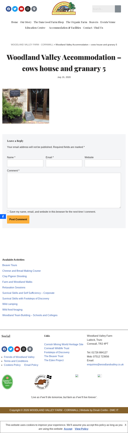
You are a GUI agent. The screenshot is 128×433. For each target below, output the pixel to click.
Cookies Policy (12, 365)
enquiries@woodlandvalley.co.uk (105, 364)
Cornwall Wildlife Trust (56, 348)
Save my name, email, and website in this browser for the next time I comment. (53, 211)
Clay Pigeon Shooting (14, 276)
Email (50, 157)
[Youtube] (21, 9)
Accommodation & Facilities (65, 27)
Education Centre (35, 27)
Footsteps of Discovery (56, 352)
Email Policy (31, 365)
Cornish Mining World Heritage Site (63, 344)
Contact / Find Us (93, 27)
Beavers (93, 22)
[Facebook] (8, 9)
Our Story (26, 22)
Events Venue (107, 22)
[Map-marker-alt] (34, 9)
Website (89, 157)
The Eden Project (54, 360)
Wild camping (9, 304)
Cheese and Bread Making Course (21, 270)
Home (14, 22)
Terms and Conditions (16, 361)
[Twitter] (15, 9)
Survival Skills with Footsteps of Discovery (25, 298)
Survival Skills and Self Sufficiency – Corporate (28, 293)
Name (11, 157)
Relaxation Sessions (13, 287)
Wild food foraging (12, 309)
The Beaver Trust (53, 356)
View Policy (81, 429)
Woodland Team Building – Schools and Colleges (29, 315)
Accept (68, 429)
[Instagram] (28, 9)
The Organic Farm (76, 22)
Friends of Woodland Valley (19, 357)
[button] (108, 22)
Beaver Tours (9, 265)
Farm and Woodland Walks (17, 282)
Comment (13, 170)
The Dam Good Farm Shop (49, 22)
